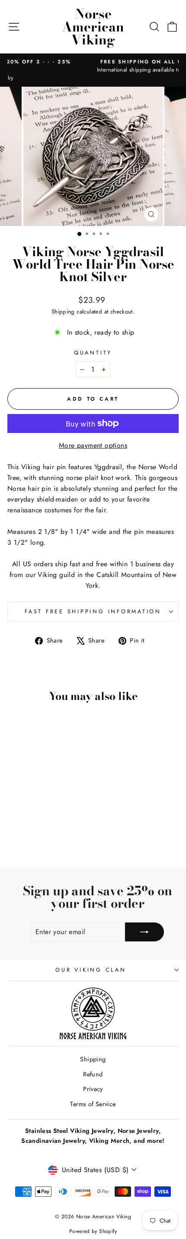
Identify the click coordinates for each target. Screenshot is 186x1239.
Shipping (63, 311)
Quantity (93, 353)
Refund (93, 1074)
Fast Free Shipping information (93, 611)
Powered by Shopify (93, 1231)
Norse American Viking (93, 27)
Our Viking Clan (90, 970)
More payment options (93, 445)
